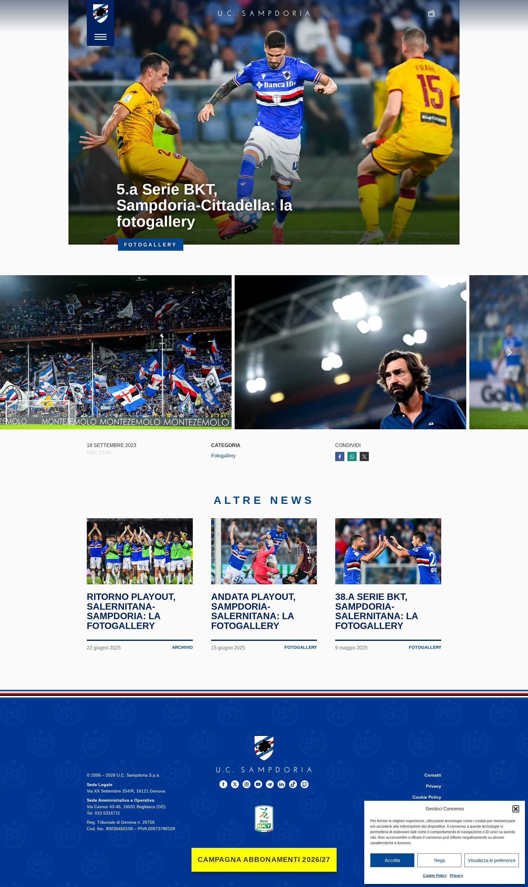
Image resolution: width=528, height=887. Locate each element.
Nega (439, 860)
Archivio (182, 647)
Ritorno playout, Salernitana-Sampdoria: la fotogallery (131, 611)
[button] (516, 809)
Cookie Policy (435, 876)
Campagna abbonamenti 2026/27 (264, 859)
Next (510, 352)
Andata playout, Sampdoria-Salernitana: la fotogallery (253, 611)
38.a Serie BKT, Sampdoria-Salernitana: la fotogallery (376, 611)
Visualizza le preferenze (491, 860)
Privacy (456, 876)
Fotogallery (223, 455)
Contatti (432, 775)
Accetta (392, 860)
